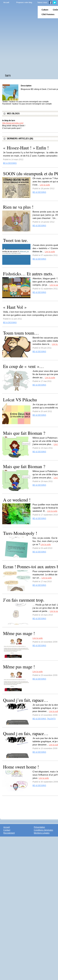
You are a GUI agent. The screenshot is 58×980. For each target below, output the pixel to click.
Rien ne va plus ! (18, 207)
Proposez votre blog (24, 2)
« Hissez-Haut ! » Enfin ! (26, 148)
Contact (6, 830)
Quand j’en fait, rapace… (25, 700)
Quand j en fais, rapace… (25, 733)
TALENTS (51, 719)
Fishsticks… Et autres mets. (28, 274)
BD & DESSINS (10, 163)
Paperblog (18, 12)
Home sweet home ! (21, 767)
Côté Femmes (48, 14)
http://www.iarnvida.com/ (12, 123)
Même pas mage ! (19, 633)
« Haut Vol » (15, 307)
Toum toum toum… (21, 333)
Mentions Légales (41, 833)
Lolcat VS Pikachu (20, 400)
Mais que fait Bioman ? (24, 433)
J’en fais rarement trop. (23, 600)
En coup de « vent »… (23, 366)
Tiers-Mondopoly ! (20, 533)
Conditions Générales (43, 830)
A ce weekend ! (16, 500)
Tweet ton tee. (15, 240)
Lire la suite (45, 185)
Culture (45, 10)
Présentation (39, 827)
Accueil (6, 2)
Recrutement (9, 833)
